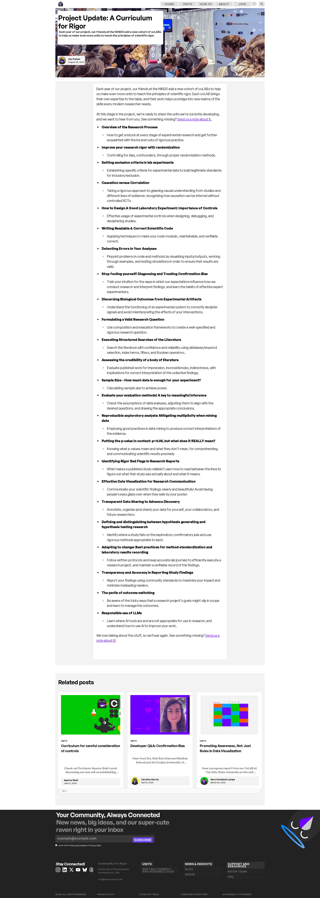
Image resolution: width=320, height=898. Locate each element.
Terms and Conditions (78, 845)
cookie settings (149, 894)
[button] (254, 4)
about (224, 4)
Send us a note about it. (194, 119)
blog (189, 869)
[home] (107, 4)
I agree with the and (79, 845)
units (187, 4)
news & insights (198, 864)
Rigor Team (237, 871)
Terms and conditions (194, 894)
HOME (169, 4)
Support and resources (238, 865)
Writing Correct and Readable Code (158, 870)
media (190, 874)
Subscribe (142, 840)
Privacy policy (105, 894)
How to (206, 4)
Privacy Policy (96, 845)
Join (242, 4)
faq (231, 876)
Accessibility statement (237, 894)
